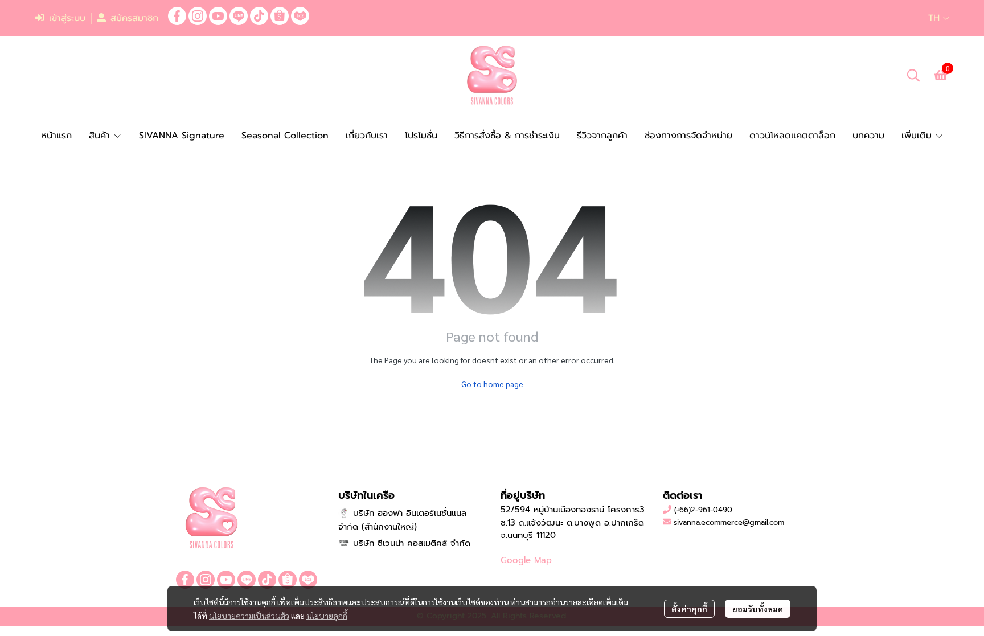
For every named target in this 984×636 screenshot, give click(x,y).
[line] (238, 16)
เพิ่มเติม (918, 135)
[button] (939, 18)
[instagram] (197, 16)
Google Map (526, 560)
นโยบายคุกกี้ (326, 615)
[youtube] (218, 16)
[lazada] (300, 16)
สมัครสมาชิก (134, 18)
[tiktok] (259, 16)
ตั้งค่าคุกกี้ (689, 609)
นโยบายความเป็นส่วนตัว (249, 615)
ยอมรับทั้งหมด (757, 609)
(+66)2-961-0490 (703, 509)
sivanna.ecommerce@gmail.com (729, 522)
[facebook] (177, 16)
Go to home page (492, 384)
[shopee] (279, 16)
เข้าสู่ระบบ (67, 18)
